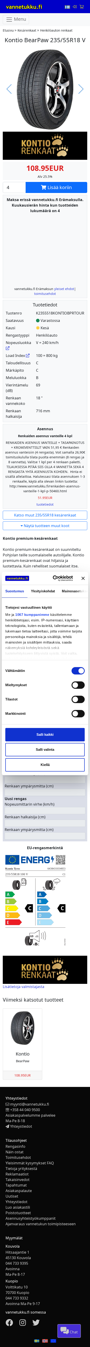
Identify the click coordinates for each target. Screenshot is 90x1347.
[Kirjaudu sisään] (75, 6)
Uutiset (12, 1196)
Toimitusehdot (18, 1157)
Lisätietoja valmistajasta (23, 986)
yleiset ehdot (64, 289)
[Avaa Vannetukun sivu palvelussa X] (36, 1323)
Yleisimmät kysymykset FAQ (30, 1163)
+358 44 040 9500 (25, 1109)
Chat (73, 1332)
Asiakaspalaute (19, 1190)
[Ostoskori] (81, 6)
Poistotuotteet (18, 1212)
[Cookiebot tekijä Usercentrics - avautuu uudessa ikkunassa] (54, 578)
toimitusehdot (45, 293)
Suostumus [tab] (14, 591)
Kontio (23, 1054)
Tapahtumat (16, 1185)
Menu (19, 19)
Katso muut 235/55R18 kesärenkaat (45, 515)
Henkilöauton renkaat (56, 30)
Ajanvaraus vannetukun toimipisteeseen (41, 1223)
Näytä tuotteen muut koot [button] (46, 525)
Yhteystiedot (21, 1126)
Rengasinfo (15, 1146)
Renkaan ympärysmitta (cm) (29, 786)
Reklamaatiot (17, 1174)
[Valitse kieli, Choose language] (68, 6)
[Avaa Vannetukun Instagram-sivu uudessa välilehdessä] (22, 1323)
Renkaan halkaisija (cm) (25, 816)
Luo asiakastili (18, 1207)
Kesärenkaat (27, 30)
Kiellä (45, 765)
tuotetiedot (45, 504)
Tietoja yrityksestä (21, 1168)
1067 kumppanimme (32, 615)
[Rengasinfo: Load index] (28, 355)
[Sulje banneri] (83, 578)
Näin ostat (15, 1151)
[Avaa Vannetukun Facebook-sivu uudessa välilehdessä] (9, 1323)
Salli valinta (45, 749)
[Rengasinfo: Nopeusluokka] (7, 348)
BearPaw (22, 1061)
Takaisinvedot (18, 1179)
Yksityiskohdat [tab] (43, 591)
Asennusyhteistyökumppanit (31, 1218)
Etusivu (8, 30)
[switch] (78, 685)
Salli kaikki (45, 734)
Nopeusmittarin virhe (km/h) (29, 804)
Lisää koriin (59, 187)
